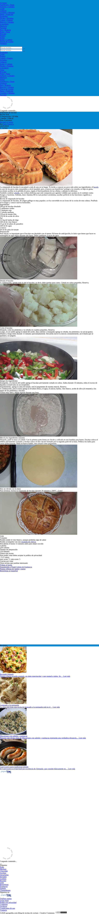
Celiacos (3, 11)
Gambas (3, 879)
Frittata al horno (6, 565)
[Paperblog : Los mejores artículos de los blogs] (6, 773)
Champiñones (5, 890)
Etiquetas (3, 865)
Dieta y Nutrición (6, 14)
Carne (2, 9)
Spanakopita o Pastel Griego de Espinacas (16, 567)
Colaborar (4, 904)
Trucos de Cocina (6, 42)
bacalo (95, 187)
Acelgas (3, 873)
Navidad (3, 28)
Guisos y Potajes (6, 20)
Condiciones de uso (7, 908)
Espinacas (4, 886)
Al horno (3, 3)
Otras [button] (2, 70)
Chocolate (4, 871)
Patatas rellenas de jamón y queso (12, 569)
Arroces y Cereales (7, 7)
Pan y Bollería (5, 30)
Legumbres (4, 24)
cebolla (16, 193)
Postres (2, 36)
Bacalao (3, 881)
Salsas (2, 38)
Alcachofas (4, 875)
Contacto (3, 910)
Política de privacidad (8, 902)
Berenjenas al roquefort (9, 571)
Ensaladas (4, 16)
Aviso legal (4, 900)
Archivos (3, 906)
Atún (2, 883)
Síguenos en (4, 892)
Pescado (3, 34)
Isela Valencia (8, 124)
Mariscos (3, 26)
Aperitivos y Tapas (7, 5)
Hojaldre (3, 877)
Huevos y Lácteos (7, 22)
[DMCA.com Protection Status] (61, 913)
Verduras (3, 43)
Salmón (3, 888)
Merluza (3, 869)
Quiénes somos (6, 899)
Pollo (2, 867)
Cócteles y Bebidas (7, 12)
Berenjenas (4, 885)
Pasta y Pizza (5, 32)
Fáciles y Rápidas (6, 18)
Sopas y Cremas (6, 40)
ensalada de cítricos (28, 542)
